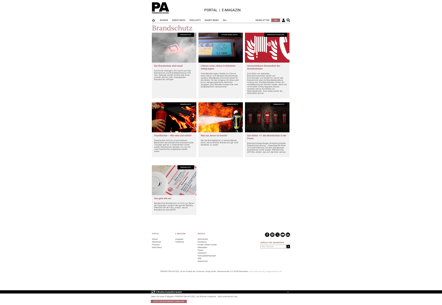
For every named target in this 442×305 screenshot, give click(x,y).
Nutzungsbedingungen (207, 256)
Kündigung (202, 242)
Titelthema (179, 242)
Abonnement (203, 239)
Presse (200, 250)
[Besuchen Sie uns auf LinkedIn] (288, 235)
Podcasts (195, 20)
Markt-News (212, 20)
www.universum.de (257, 271)
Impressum (202, 253)
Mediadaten (202, 247)
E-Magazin (231, 10)
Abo (275, 20)
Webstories (178, 20)
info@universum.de (274, 271)
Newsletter (262, 20)
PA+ (225, 20)
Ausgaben (179, 239)
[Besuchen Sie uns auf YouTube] (283, 235)
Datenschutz (203, 261)
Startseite (153, 20)
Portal (210, 10)
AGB (199, 258)
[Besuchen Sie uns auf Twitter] (277, 235)
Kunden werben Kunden (207, 245)
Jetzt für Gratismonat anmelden (169, 301)
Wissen (164, 20)
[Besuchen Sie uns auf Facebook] (267, 235)
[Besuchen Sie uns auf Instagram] (272, 235)
